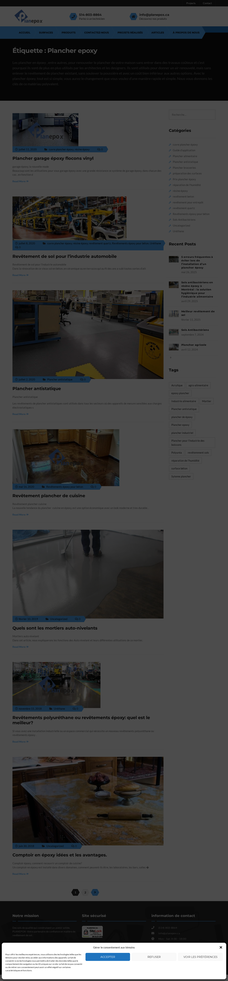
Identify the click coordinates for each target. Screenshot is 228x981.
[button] (221, 947)
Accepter (107, 957)
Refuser (154, 957)
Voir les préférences (200, 957)
